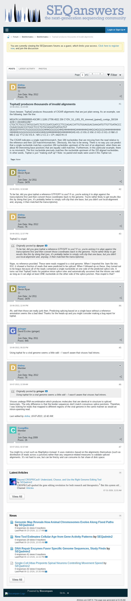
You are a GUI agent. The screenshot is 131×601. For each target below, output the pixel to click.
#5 (120, 347)
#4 (120, 306)
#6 (120, 384)
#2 (120, 189)
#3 (120, 234)
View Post (46, 245)
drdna (27, 416)
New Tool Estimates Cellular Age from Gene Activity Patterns (54, 536)
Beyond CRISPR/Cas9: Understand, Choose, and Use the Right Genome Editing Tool (59, 479)
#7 (120, 447)
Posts (12, 69)
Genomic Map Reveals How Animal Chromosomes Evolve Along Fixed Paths (64, 522)
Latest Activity (27, 69)
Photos (43, 69)
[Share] (120, 96)
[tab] (12, 68)
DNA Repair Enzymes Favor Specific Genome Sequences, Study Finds (60, 548)
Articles (30, 488)
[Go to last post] (46, 530)
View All (17, 496)
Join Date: (23, 94)
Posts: (21, 97)
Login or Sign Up (115, 30)
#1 (120, 104)
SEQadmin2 (26, 482)
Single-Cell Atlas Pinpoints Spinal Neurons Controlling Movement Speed (59, 563)
